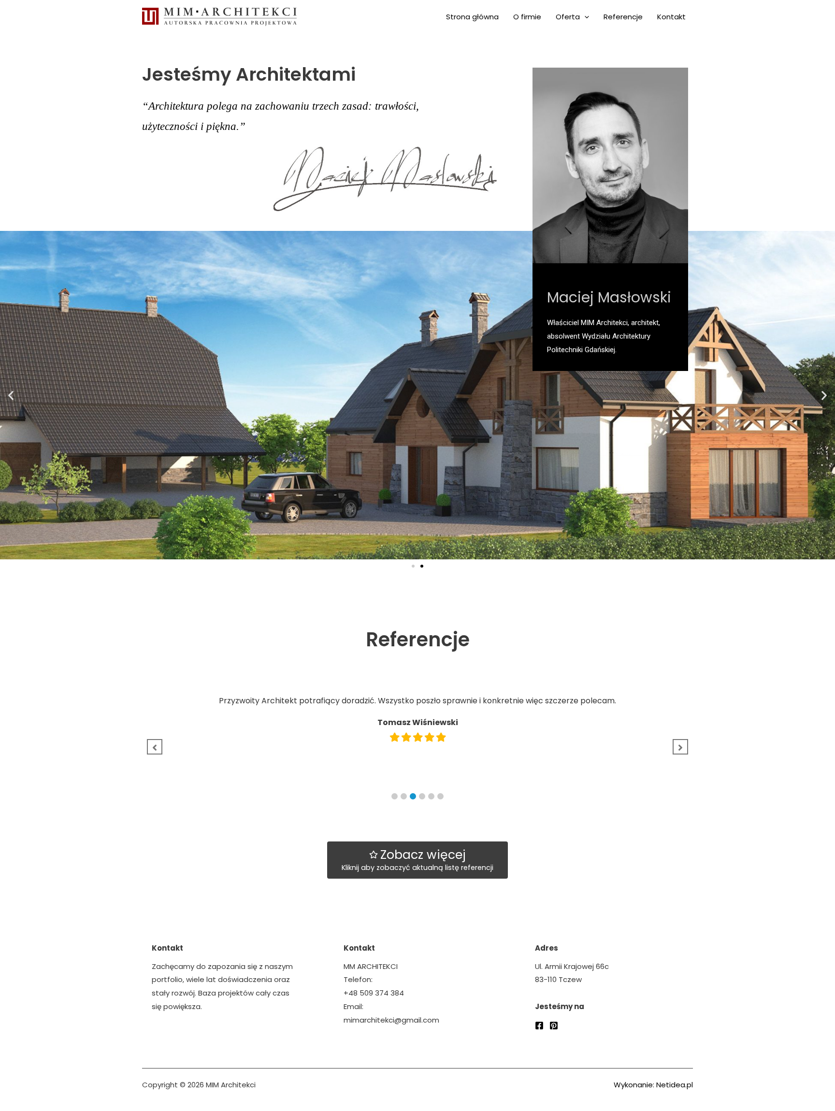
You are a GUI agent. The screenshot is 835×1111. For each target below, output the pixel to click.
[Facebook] (539, 1025)
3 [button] (413, 796)
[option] (423, 715)
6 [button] (440, 796)
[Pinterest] (553, 1025)
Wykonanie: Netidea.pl (653, 1085)
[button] (413, 566)
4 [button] (422, 796)
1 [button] (394, 796)
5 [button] (431, 796)
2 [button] (404, 796)
